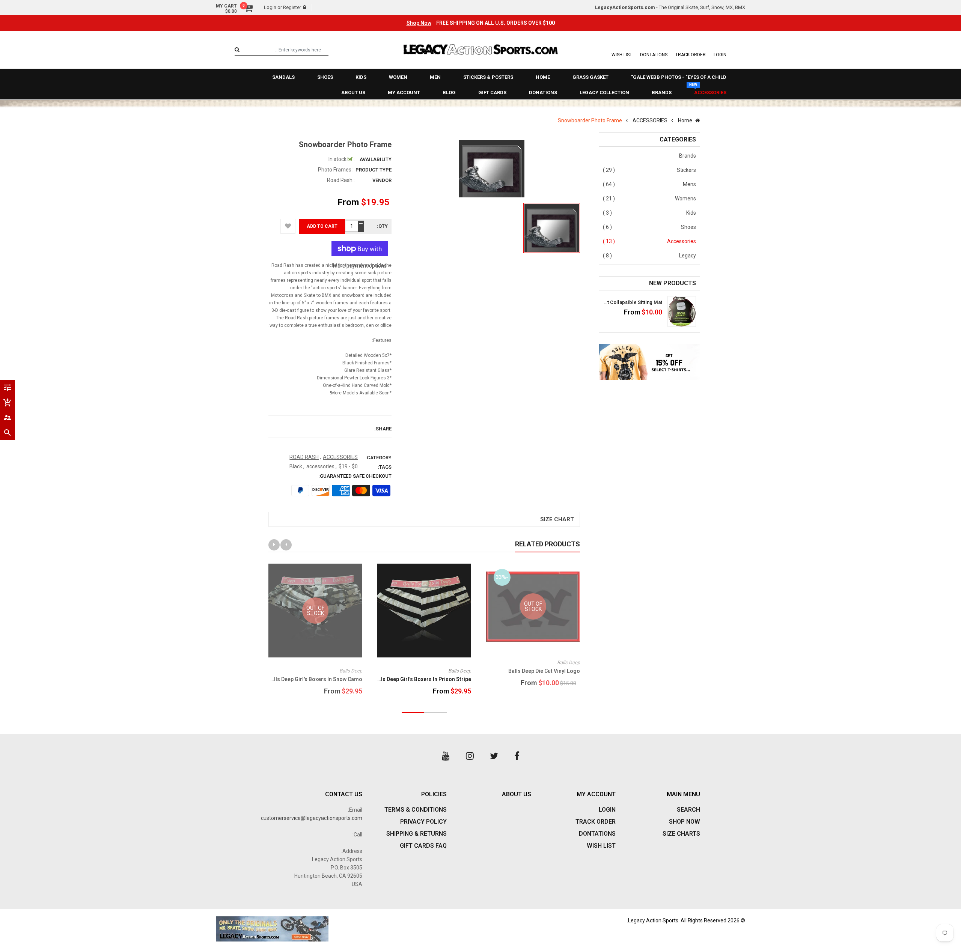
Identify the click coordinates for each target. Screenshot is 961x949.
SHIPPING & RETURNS (416, 833)
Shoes (688, 227)
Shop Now (419, 23)
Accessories (681, 241)
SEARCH (688, 809)
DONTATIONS (653, 54)
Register (292, 7)
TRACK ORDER (690, 54)
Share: (383, 429)
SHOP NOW (684, 821)
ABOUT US (516, 794)
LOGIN (720, 54)
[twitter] (494, 756)
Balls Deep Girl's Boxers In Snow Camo (315, 679)
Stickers (686, 170)
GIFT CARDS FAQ (423, 845)
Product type (373, 170)
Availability (376, 159)
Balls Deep (568, 662)
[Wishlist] (287, 226)
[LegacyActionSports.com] (345, 928)
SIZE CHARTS (681, 833)
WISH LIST (622, 54)
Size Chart (557, 519)
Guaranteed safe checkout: (355, 476)
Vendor (382, 180)
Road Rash (339, 180)
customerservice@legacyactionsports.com (311, 818)
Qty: (382, 226)
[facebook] (517, 756)
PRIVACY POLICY (423, 821)
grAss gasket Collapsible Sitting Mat (620, 302)
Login (270, 7)
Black (295, 466)
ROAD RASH (304, 457)
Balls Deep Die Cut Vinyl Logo (544, 671)
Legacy (687, 256)
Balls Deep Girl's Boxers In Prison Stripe (422, 679)
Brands (687, 156)
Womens (685, 199)
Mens (689, 184)
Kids (691, 213)
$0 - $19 (348, 466)
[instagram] (470, 756)
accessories (320, 466)
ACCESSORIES (340, 457)
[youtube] (446, 756)
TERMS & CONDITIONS (415, 809)
